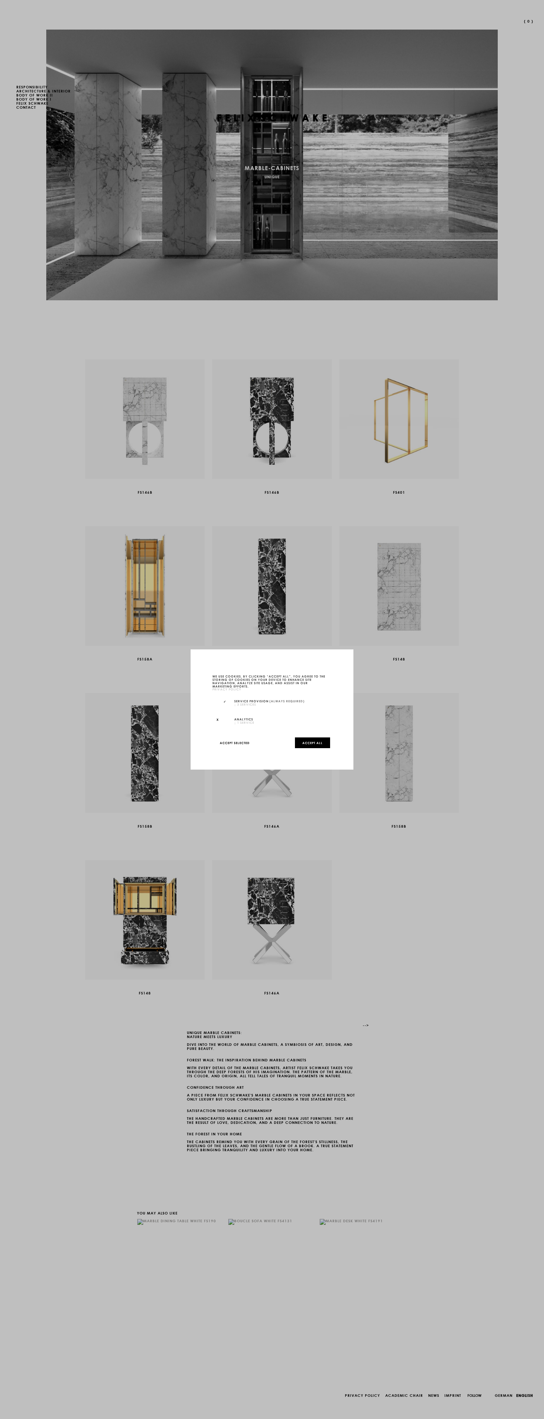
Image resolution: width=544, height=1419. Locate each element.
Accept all (312, 742)
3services (245, 704)
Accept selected (235, 742)
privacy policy (226, 689)
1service (244, 722)
